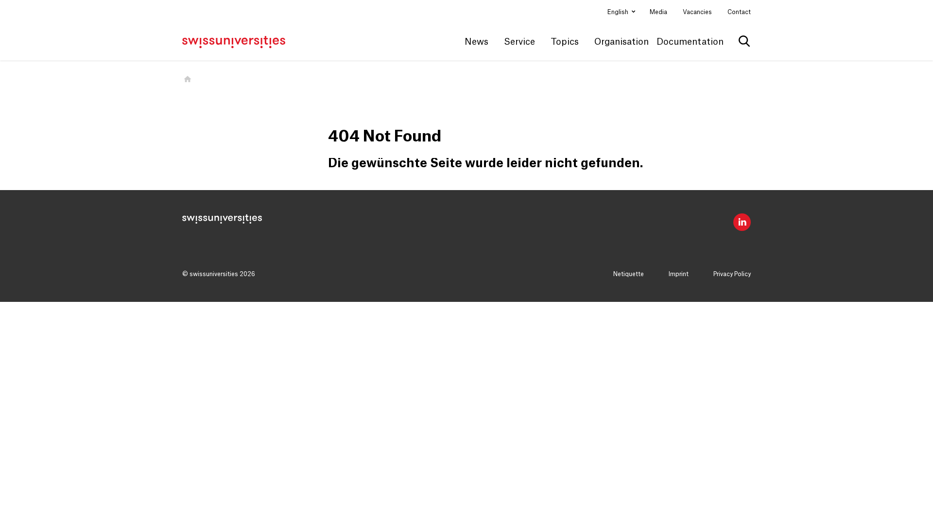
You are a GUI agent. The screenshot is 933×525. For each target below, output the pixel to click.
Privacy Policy (732, 274)
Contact (739, 12)
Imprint (679, 274)
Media (658, 12)
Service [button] (519, 41)
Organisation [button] (621, 41)
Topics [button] (565, 41)
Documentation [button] (690, 41)
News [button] (476, 41)
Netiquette (628, 274)
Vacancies (697, 12)
